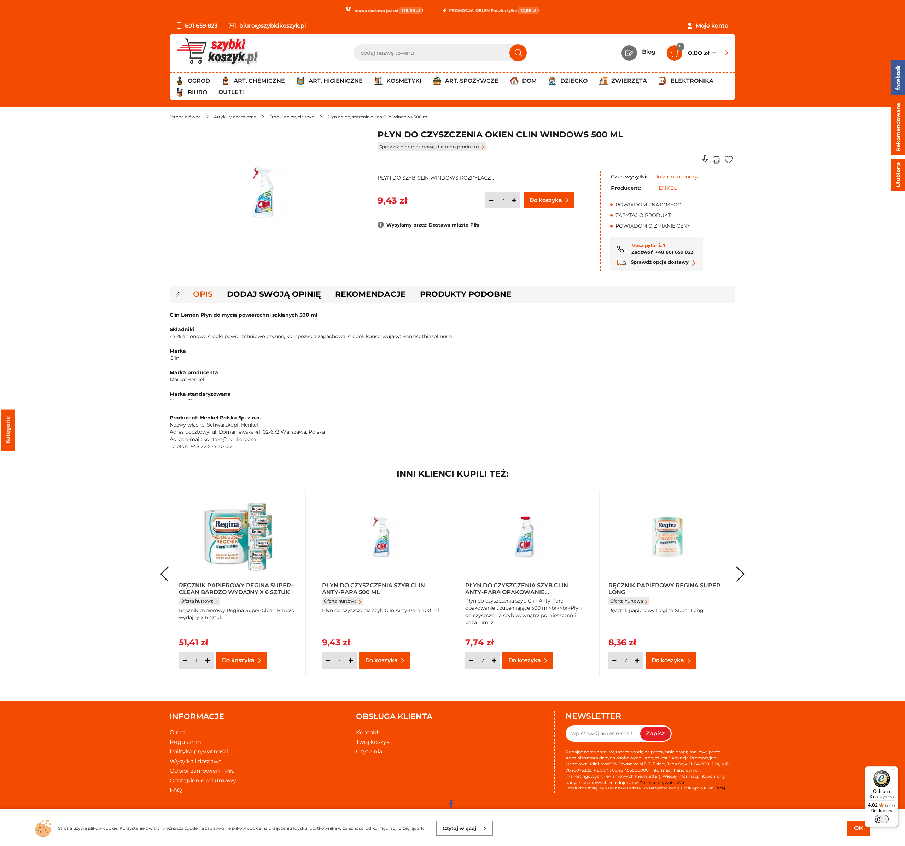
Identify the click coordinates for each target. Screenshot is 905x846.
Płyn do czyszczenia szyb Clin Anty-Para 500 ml (373, 588)
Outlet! (231, 92)
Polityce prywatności (661, 782)
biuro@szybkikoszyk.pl (272, 25)
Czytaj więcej (459, 828)
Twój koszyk (373, 742)
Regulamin (185, 742)
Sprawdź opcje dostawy (659, 262)
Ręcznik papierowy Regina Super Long (664, 588)
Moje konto (712, 25)
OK (858, 828)
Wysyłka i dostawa (196, 761)
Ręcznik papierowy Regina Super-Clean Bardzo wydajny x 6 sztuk (236, 588)
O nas (178, 732)
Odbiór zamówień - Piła (202, 771)
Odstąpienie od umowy (203, 780)
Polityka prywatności (199, 751)
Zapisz (655, 733)
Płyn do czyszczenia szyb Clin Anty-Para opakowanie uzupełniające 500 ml (516, 588)
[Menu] (893, 770)
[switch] (882, 819)
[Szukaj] (518, 52)
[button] (740, 574)
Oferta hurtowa (197, 601)
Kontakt (367, 732)
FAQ (176, 790)
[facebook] (451, 804)
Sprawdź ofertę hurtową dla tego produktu (429, 146)
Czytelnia (369, 751)
